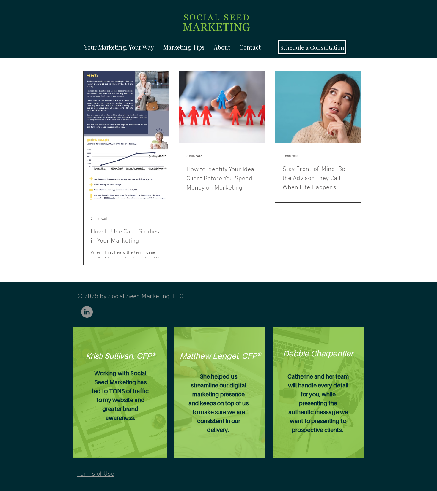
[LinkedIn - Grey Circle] (87, 312)
